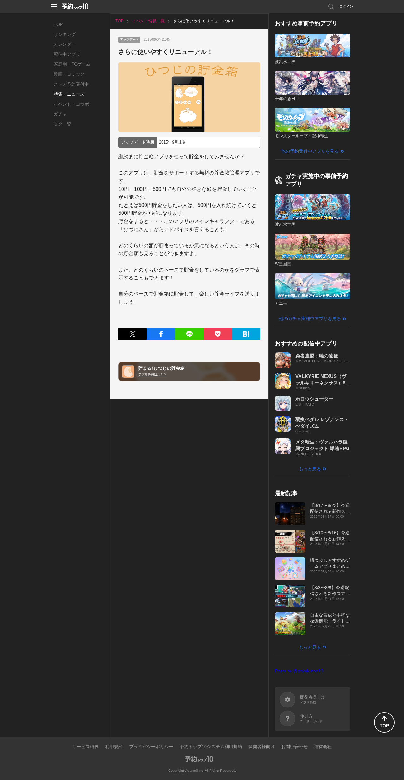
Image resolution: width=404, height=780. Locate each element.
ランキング (65, 34)
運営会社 (323, 746)
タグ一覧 (62, 123)
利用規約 (114, 746)
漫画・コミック (69, 74)
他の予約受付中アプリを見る (310, 151)
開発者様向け (261, 746)
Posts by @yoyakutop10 (299, 670)
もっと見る (310, 468)
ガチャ (60, 113)
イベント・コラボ (71, 104)
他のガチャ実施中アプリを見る (310, 318)
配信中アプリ (67, 54)
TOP (58, 24)
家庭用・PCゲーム (72, 64)
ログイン (346, 6)
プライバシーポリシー (151, 746)
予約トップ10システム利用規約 (211, 746)
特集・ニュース (69, 94)
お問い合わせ (294, 746)
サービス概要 (85, 746)
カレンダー (65, 44)
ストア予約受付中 (71, 84)
